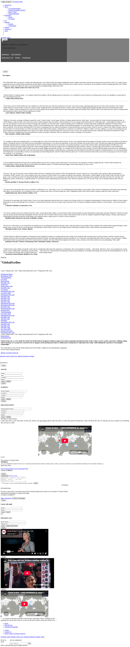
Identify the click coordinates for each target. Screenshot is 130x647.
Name (2, 373)
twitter (8, 37)
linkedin (13, 637)
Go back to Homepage (18, 498)
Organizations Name (7, 409)
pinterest (20, 356)
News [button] (6, 7)
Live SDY (4, 279)
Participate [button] (8, 15)
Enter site (15, 353)
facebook (3, 37)
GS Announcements (14, 8)
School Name (5, 391)
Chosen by (4, 524)
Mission (3, 353)
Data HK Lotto (5, 283)
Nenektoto (4, 320)
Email (2, 379)
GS (6, 20)
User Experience (16, 54)
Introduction (5, 54)
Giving (7, 630)
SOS (26, 468)
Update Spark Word (12, 526)
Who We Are (8, 625)
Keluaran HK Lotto (7, 286)
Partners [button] (7, 22)
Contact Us (8, 29)
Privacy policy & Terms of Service (15, 633)
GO (29, 643)
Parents (7, 27)
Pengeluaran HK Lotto (7, 291)
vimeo (42, 637)
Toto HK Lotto (5, 319)
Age (2, 375)
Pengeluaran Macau (7, 274)
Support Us (8, 5)
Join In (10, 17)
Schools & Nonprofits (11, 627)
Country (3, 377)
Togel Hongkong (6, 277)
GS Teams (11, 19)
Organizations (26, 57)
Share (35, 483)
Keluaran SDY (5, 310)
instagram (26, 356)
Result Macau (5, 281)
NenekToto (4, 284)
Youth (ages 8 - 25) (7, 57)
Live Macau (4, 289)
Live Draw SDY (6, 293)
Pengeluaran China (6, 276)
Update (8, 381)
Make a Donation (6, 498)
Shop (6, 31)
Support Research (13, 13)
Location (3, 393)
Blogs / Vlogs (12, 12)
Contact (3, 395)
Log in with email (19, 468)
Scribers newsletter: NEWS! (16, 10)
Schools (10, 24)
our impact (9, 353)
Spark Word (4, 522)
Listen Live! (13, 356)
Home (6, 623)
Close (3, 381)
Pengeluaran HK (6, 338)
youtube (31, 356)
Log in (8, 512)
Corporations (12, 26)
